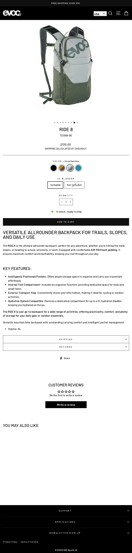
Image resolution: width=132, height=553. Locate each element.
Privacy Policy (10, 541)
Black (53, 168)
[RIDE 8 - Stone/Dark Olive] (29, 493)
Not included (74, 184)
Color (66, 161)
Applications (65, 522)
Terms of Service (29, 541)
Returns (66, 347)
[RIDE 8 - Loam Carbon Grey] (25, 493)
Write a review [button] (66, 404)
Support (65, 510)
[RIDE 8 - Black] (21, 493)
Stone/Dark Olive (70, 168)
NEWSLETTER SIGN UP (65, 533)
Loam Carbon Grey (61, 168)
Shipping (50, 148)
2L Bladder (65, 178)
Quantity (66, 195)
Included (55, 184)
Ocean (78, 168)
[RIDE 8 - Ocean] (33, 493)
